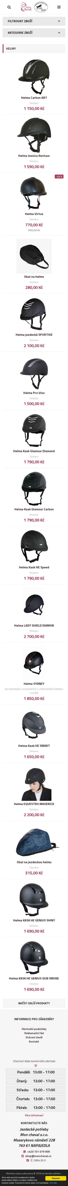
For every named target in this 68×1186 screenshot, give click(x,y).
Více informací (34, 1115)
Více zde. (53, 1183)
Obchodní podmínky (34, 1029)
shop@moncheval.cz (38, 1156)
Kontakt (34, 1041)
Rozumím (56, 1178)
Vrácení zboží (34, 1037)
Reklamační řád (34, 1033)
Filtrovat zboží (20, 21)
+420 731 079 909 (38, 1151)
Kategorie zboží (20, 32)
